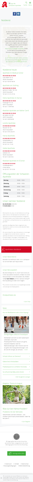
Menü (30, 5)
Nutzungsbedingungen (10, 466)
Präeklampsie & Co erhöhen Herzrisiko (15, 367)
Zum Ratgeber (26, 421)
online (21, 259)
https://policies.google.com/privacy (14, 48)
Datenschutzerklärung (12, 480)
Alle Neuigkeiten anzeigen (23, 377)
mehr (26, 350)
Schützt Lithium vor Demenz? (12, 356)
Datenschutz (25, 464)
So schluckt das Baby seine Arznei (13, 372)
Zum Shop (27, 301)
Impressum (8, 464)
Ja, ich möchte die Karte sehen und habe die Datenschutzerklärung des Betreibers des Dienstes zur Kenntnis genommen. (16, 59)
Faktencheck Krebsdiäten (10, 362)
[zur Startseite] (15, 4)
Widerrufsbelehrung (24, 466)
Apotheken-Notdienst (13, 249)
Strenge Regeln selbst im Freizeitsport (16, 334)
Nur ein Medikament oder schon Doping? (16, 312)
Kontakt (16, 464)
